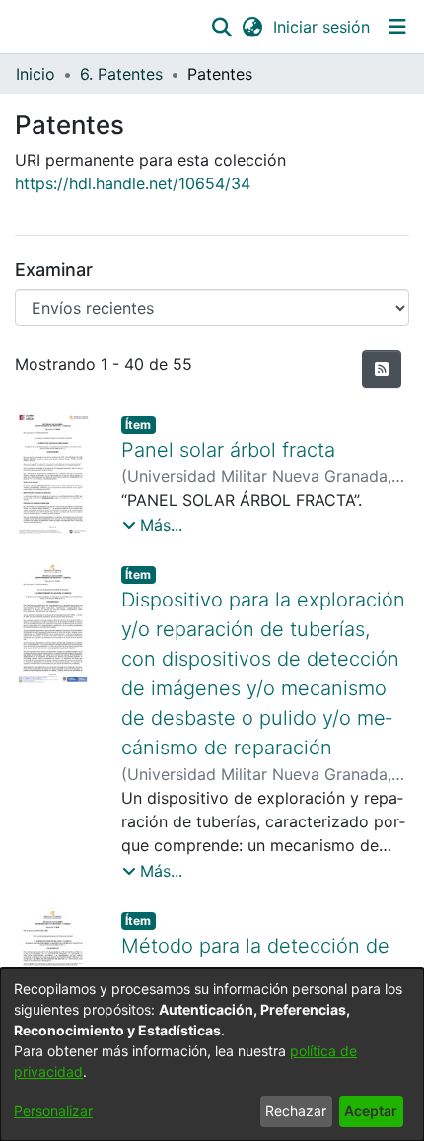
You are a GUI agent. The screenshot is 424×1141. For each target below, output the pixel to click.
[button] (221, 26)
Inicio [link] (35, 74)
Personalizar (53, 1111)
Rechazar (295, 1111)
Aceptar (370, 1111)
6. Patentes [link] (121, 74)
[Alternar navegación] (397, 26)
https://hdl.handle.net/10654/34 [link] (132, 183)
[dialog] (212, 1054)
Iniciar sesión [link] (322, 26)
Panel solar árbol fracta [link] (228, 450)
